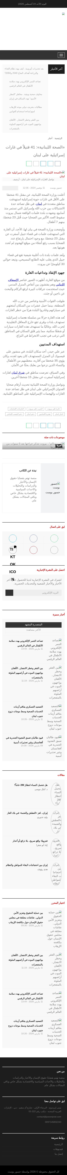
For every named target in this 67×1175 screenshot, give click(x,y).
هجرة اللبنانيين (44, 414)
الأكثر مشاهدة (33, 629)
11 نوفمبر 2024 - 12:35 (34, 188)
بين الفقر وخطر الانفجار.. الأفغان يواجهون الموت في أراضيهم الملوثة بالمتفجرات (25, 124)
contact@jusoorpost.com (49, 1116)
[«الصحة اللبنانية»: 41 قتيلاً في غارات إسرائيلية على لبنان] (57, 163)
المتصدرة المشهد (33, 624)
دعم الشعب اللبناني (14, 414)
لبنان (39, 203)
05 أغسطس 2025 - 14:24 (36, 436)
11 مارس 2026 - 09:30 (32, 925)
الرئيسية (58, 138)
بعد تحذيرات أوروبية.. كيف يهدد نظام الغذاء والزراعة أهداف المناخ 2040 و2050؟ (24, 70)
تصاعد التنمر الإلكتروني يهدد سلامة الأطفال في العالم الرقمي (25, 83)
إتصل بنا (59, 1154)
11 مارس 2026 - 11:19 (32, 680)
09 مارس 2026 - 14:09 (32, 745)
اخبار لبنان (59, 414)
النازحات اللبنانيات (17, 409)
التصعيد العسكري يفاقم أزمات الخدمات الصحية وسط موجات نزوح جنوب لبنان (25, 711)
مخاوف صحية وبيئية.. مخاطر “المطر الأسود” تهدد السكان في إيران (25, 96)
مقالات (61, 775)
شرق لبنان (18, 372)
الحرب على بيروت (35, 409)
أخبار (50, 138)
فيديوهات (58, 1149)
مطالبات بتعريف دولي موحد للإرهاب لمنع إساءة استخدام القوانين (25, 109)
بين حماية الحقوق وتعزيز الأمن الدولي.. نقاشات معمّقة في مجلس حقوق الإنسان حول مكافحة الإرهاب (26, 918)
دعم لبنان (30, 414)
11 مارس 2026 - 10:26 (32, 719)
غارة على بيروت (53, 409)
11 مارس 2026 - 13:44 (32, 648)
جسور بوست (56, 188)
